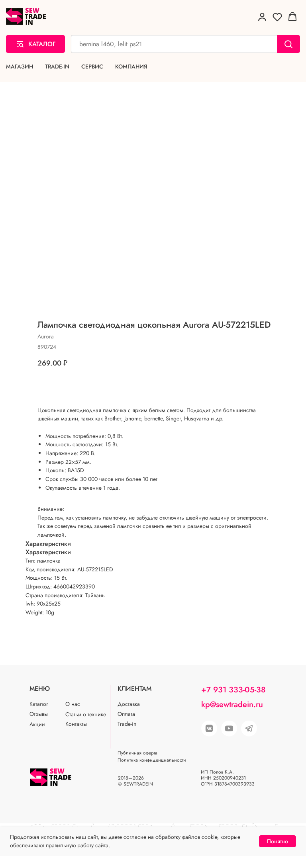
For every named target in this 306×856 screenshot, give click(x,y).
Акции (37, 724)
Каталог (38, 704)
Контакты (76, 724)
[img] (229, 729)
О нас (72, 704)
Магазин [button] (19, 66)
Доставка (129, 704)
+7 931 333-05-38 (233, 690)
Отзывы (38, 714)
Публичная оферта (137, 752)
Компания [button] (131, 66)
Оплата (126, 714)
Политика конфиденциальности (152, 760)
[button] (262, 16)
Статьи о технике (85, 714)
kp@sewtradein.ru (232, 704)
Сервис (92, 66)
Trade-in (57, 66)
